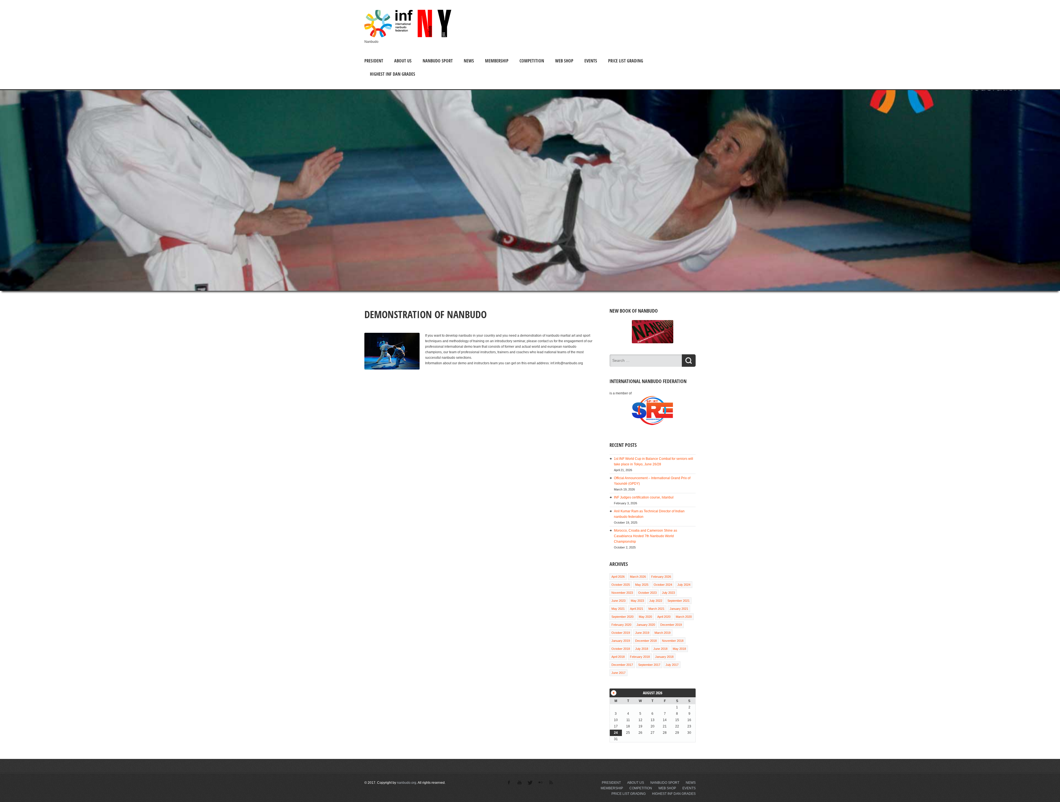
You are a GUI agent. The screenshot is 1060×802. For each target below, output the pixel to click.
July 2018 (641, 648)
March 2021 (656, 608)
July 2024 (683, 584)
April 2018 (618, 656)
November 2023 (622, 592)
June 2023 (618, 600)
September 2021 (678, 600)
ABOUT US (403, 61)
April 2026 (618, 576)
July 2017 (672, 664)
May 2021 (618, 608)
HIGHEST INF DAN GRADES (392, 74)
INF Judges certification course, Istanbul (644, 497)
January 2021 (679, 608)
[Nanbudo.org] (407, 36)
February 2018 (640, 656)
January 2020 (646, 624)
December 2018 (646, 640)
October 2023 (647, 592)
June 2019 (642, 632)
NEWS (469, 61)
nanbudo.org (406, 783)
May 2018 (679, 648)
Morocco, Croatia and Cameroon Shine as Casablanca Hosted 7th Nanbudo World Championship (645, 536)
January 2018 (664, 656)
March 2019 (662, 632)
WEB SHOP (564, 61)
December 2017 (622, 664)
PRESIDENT (373, 61)
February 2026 (661, 576)
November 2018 (672, 640)
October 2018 (620, 648)
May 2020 (645, 616)
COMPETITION (532, 61)
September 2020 (622, 616)
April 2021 (636, 608)
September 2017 (649, 664)
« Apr (613, 693)
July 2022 (655, 600)
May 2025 (641, 584)
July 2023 (668, 592)
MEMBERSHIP (496, 61)
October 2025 (620, 584)
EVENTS (590, 61)
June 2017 (618, 672)
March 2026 (638, 576)
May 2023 (637, 600)
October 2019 (620, 632)
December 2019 (671, 624)
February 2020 (621, 624)
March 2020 (684, 616)
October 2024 (663, 584)
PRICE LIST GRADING (625, 61)
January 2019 (620, 640)
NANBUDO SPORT (438, 61)
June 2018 (660, 648)
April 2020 (664, 616)
